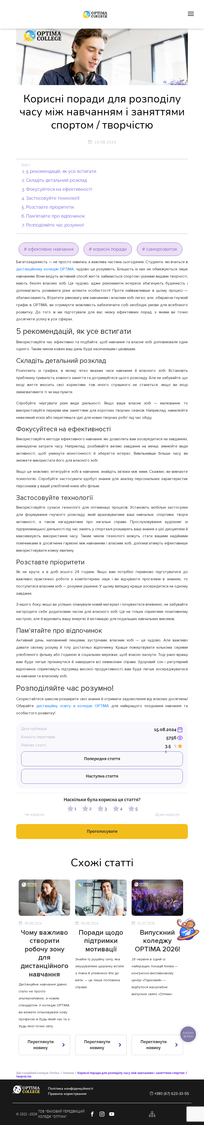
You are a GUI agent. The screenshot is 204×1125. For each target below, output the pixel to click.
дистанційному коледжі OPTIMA (45, 269)
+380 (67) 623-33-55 (171, 1093)
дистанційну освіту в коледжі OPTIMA (72, 705)
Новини (68, 1073)
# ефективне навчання (48, 249)
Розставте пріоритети (50, 207)
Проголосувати (102, 831)
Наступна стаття (102, 776)
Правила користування (67, 1093)
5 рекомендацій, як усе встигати (61, 171)
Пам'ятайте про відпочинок (55, 216)
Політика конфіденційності (70, 1088)
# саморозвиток (159, 249)
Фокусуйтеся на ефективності (59, 189)
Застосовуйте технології (52, 198)
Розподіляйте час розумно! (55, 225)
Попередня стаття (102, 758)
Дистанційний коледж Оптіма (37, 1073)
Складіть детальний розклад (56, 180)
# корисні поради (108, 249)
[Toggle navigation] (191, 14)
